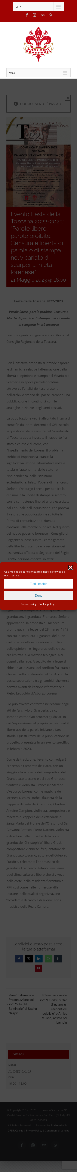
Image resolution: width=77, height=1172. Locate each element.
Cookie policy (28, 604)
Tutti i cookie (38, 584)
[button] (70, 567)
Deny (38, 595)
